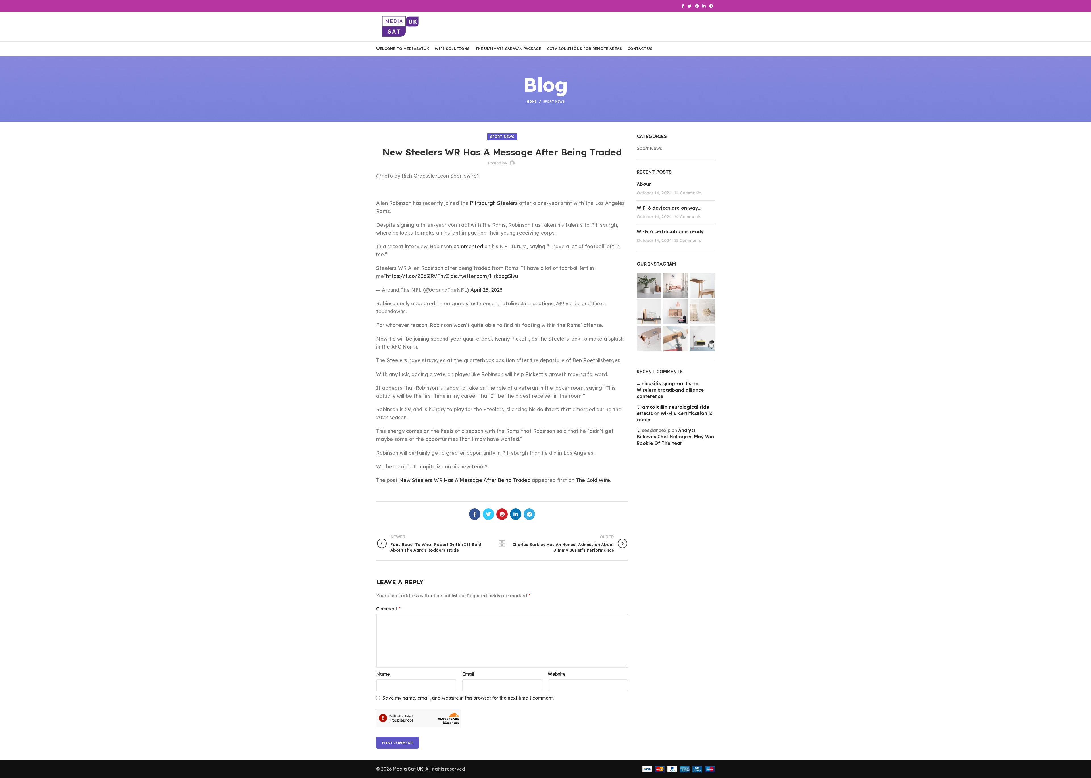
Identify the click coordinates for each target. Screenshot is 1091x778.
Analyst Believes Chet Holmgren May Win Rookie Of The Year (675, 436)
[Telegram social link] (711, 6)
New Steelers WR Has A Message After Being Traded (464, 480)
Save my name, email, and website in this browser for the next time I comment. (468, 698)
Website (557, 674)
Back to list (502, 543)
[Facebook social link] (683, 6)
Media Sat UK (408, 769)
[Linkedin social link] (704, 6)
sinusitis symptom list (667, 383)
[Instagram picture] (649, 285)
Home (532, 101)
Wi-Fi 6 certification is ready (670, 231)
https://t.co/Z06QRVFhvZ (417, 276)
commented (468, 246)
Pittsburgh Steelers (494, 203)
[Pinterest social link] (697, 6)
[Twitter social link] (689, 6)
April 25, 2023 (486, 290)
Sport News (554, 101)
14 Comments (687, 192)
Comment (388, 609)
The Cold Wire (593, 480)
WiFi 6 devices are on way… (669, 208)
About (644, 184)
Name (383, 674)
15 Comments (687, 240)
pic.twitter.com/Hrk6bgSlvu (484, 276)
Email (468, 674)
